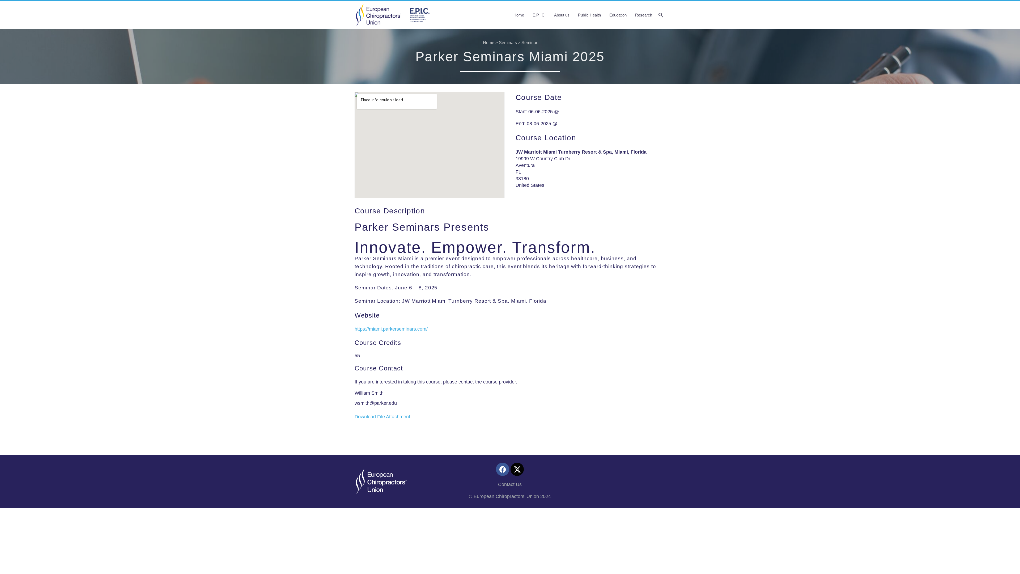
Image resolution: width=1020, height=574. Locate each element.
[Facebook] (502, 469)
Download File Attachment (382, 416)
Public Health (589, 15)
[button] (661, 15)
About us (562, 15)
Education (618, 15)
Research (643, 15)
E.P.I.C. (539, 15)
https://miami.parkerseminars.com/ (391, 329)
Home (518, 15)
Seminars (508, 42)
